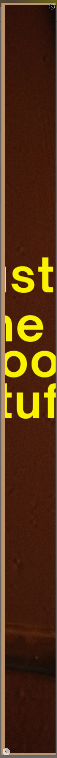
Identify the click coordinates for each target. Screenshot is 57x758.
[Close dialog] (51, 6)
